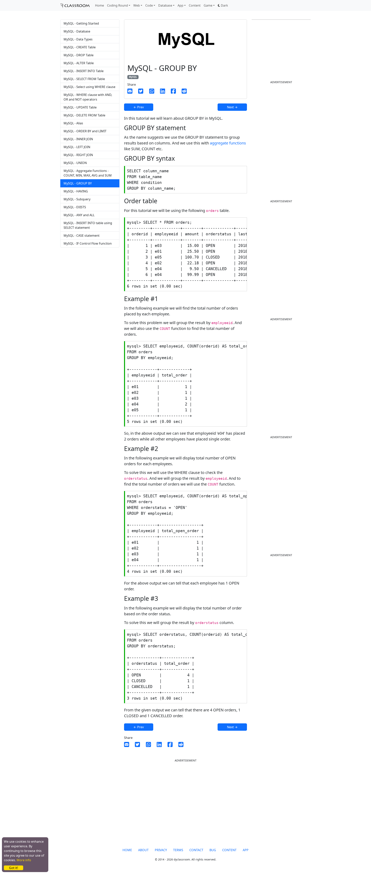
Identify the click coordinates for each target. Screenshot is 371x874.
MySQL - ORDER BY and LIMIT (85, 131)
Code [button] (149, 5)
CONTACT (196, 850)
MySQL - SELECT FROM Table (84, 79)
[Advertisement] (89, 281)
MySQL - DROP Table (79, 55)
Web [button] (136, 5)
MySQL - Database (77, 31)
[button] (223, 5)
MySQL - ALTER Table (79, 63)
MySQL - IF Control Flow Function (88, 243)
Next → (232, 107)
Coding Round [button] (117, 5)
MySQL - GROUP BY (78, 183)
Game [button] (208, 5)
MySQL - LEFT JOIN (77, 147)
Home (99, 5)
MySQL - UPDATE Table (80, 107)
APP (245, 850)
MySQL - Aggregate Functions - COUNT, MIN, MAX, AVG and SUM (88, 173)
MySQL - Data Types (78, 39)
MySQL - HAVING (76, 191)
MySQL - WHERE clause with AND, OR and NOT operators (88, 97)
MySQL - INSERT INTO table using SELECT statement (88, 225)
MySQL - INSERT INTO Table (84, 71)
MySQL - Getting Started (81, 23)
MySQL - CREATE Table (80, 47)
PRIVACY (161, 850)
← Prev (139, 107)
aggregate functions (228, 143)
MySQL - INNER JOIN (78, 139)
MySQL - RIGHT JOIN (78, 155)
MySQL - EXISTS (75, 207)
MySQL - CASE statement (82, 235)
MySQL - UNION (75, 163)
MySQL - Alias (73, 123)
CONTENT (229, 850)
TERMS (178, 850)
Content (195, 5)
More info (24, 860)
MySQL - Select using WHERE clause (89, 87)
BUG (212, 850)
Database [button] (165, 5)
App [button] (180, 5)
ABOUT (143, 850)
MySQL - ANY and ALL (79, 215)
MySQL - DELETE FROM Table (84, 115)
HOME (127, 850)
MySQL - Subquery (77, 199)
